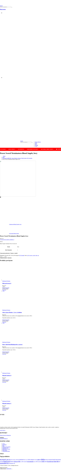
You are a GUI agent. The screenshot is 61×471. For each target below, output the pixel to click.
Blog (36, 144)
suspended (3, 463)
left (28, 255)
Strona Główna (38, 141)
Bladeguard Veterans (6, 281)
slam (36, 255)
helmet (8, 461)
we (14, 463)
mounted (25, 461)
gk (0, 461)
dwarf (53, 459)
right (43, 461)
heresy (12, 461)
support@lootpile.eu (4, 438)
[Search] (32, 142)
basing (27, 459)
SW (8, 463)
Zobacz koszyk (3, 468)
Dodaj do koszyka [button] (5, 287)
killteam (16, 461)
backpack (21, 459)
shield (46, 461)
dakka (43, 459)
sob (59, 461)
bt (34, 459)
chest (36, 459)
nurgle (35, 461)
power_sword (32, 255)
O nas (36, 146)
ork (37, 461)
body (29, 459)
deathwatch (47, 459)
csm (38, 459)
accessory (3, 459)
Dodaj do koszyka (3, 257)
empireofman (58, 459)
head (5, 461)
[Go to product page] (31, 271)
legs (21, 461)
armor (12, 459)
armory (14, 459)
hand (2, 461)
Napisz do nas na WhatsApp (5, 435)
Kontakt (36, 145)
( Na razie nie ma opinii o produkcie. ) (7, 239)
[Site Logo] (13, 4)
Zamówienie (8, 468)
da (40, 459)
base (25, 459)
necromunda (30, 461)
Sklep (36, 143)
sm (38, 255)
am (7, 459)
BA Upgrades (21, 255)
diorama (50, 459)
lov (22, 461)
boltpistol (32, 459)
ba (27, 255)
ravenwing (39, 461)
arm (10, 459)
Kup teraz (9, 257)
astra (17, 459)
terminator (11, 463)
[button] (21, 141)
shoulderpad (50, 461)
